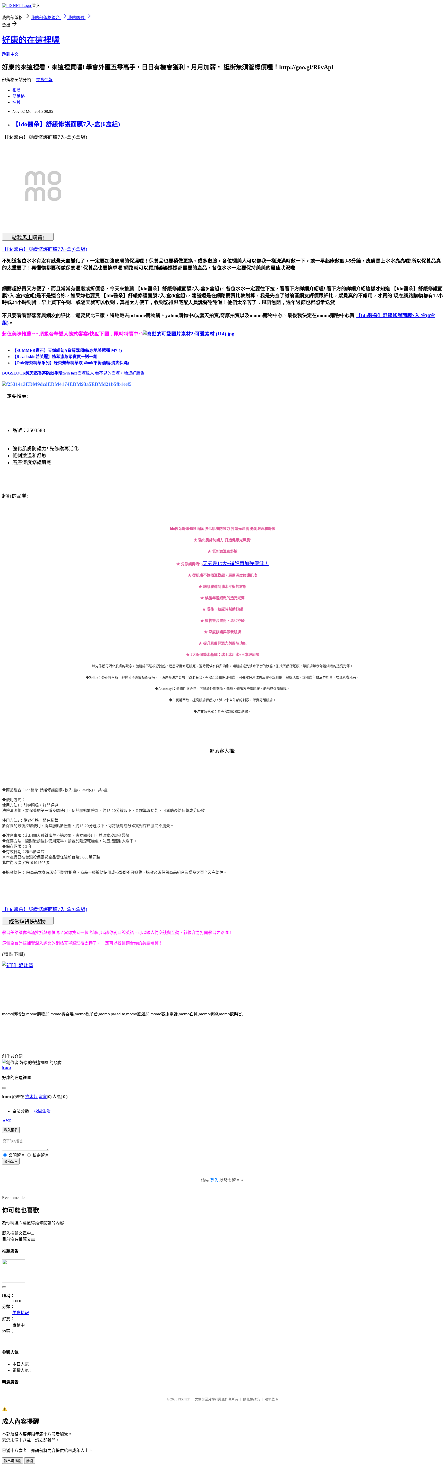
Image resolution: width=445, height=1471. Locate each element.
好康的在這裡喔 (31, 40)
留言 (43, 1096)
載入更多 (11, 1130)
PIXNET (184, 1399)
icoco (6, 1067)
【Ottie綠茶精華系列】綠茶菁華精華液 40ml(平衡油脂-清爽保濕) (70, 363)
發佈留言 (11, 1161)
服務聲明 (271, 1399)
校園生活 (42, 1111)
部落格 (18, 96)
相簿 (16, 90)
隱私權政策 (251, 1399)
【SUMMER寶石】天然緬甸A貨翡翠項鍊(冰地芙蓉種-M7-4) (67, 350)
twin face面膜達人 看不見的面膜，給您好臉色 (103, 373)
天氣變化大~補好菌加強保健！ (236, 563)
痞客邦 (31, 1096)
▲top (6, 1120)
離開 (29, 1461)
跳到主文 (10, 54)
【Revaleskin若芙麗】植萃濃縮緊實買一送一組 (54, 356)
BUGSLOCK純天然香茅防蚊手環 (32, 373)
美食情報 (44, 80)
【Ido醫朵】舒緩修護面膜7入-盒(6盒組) (66, 124)
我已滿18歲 (12, 1461)
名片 (16, 102)
